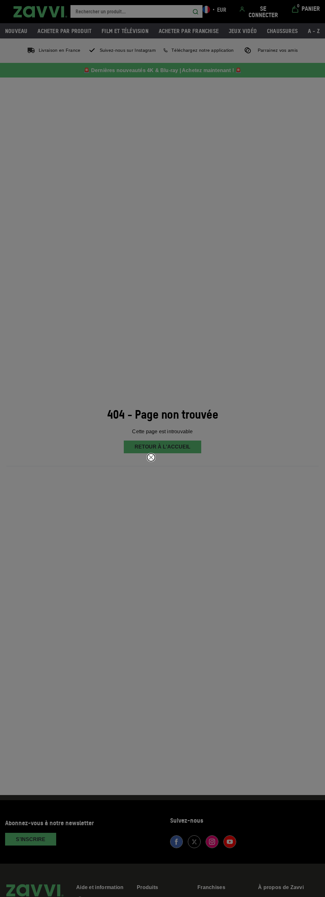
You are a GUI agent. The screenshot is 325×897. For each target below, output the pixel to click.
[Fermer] (151, 457)
